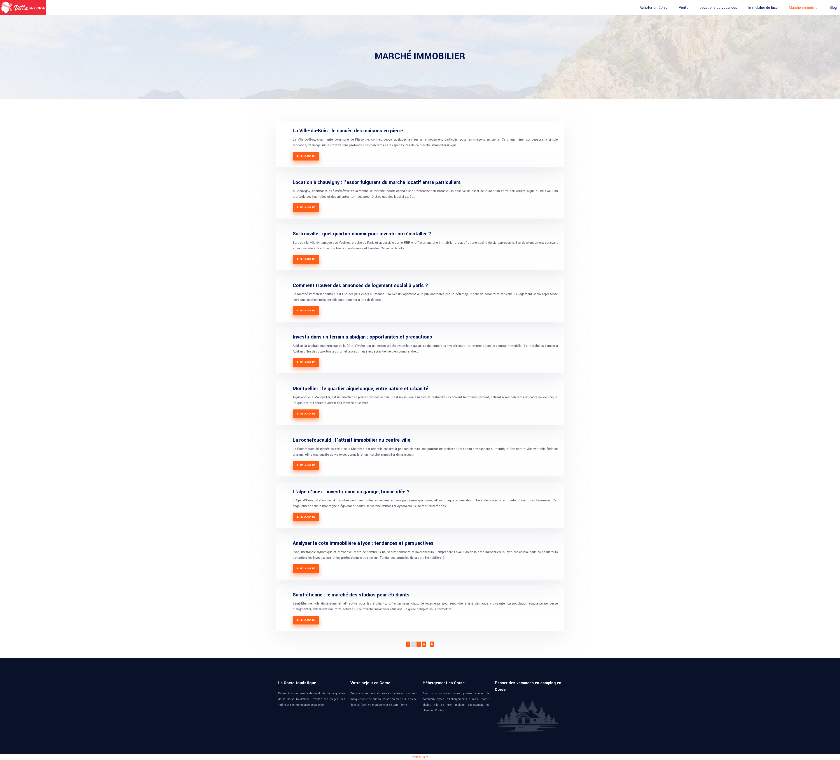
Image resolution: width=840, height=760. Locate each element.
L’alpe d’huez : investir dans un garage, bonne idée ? (351, 491)
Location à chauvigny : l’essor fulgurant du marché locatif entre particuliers (377, 182)
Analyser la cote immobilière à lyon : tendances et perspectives (363, 543)
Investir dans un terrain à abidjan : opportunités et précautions (362, 336)
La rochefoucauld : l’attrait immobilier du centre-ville (351, 440)
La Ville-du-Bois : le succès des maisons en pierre (348, 130)
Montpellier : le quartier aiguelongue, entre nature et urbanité (360, 388)
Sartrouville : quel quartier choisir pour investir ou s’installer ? (362, 233)
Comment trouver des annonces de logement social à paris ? (360, 285)
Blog (833, 7)
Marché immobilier (804, 7)
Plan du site (420, 757)
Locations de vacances (718, 7)
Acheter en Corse (654, 7)
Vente (683, 7)
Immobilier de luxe (763, 7)
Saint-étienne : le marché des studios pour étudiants (351, 594)
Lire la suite (306, 156)
